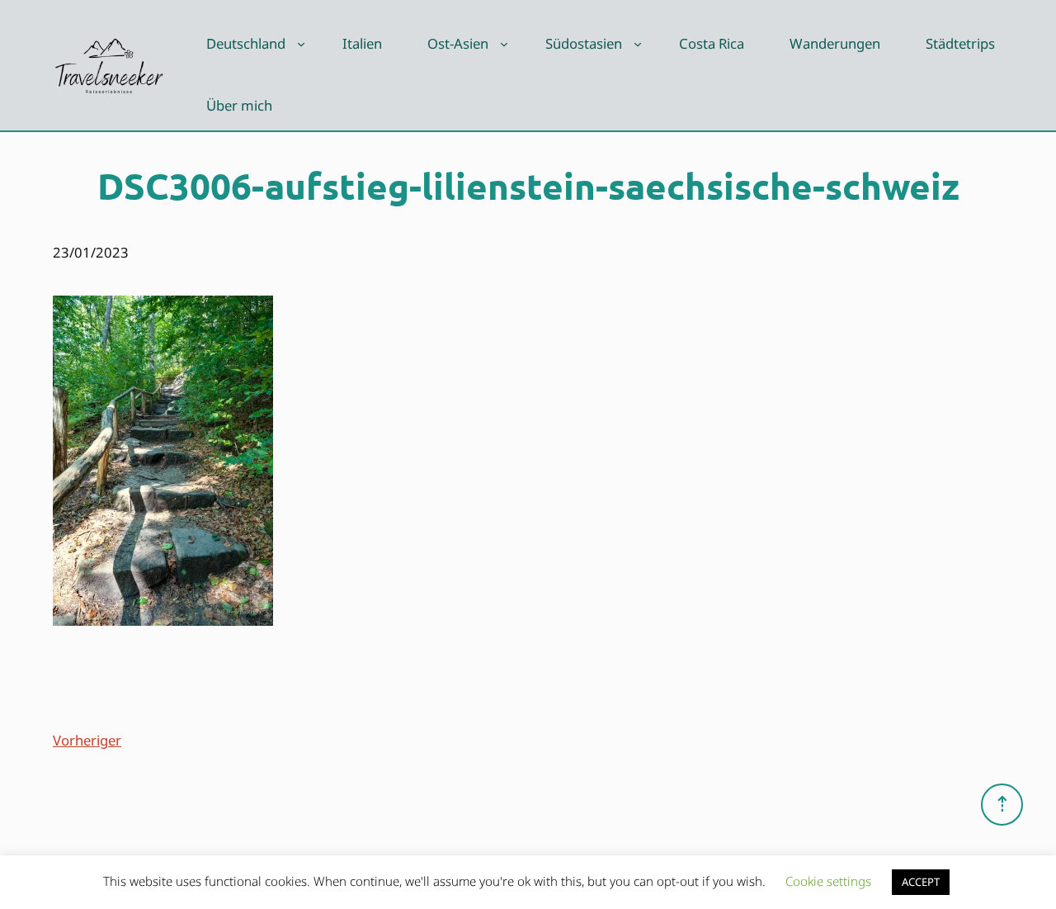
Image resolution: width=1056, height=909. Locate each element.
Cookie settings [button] (828, 881)
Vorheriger (87, 740)
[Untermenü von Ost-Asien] (504, 44)
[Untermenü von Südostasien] (638, 44)
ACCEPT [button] (921, 881)
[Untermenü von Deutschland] (301, 44)
